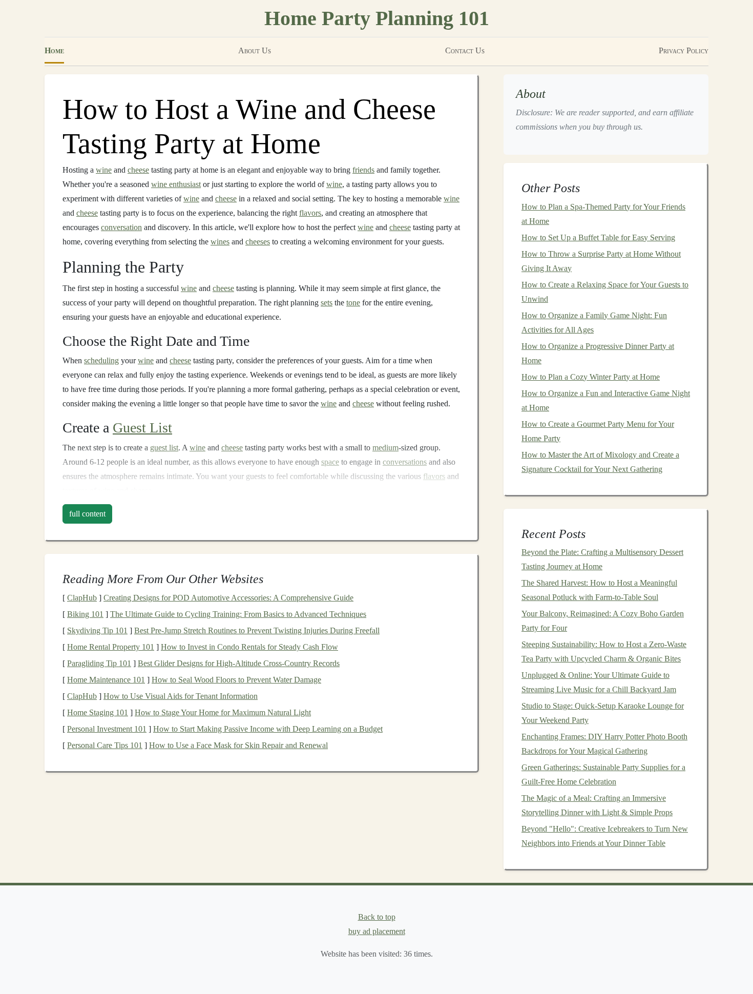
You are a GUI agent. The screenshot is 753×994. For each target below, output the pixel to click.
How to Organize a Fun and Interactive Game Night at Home (605, 400)
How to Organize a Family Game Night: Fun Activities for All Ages (594, 322)
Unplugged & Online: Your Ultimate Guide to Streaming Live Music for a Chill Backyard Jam (598, 682)
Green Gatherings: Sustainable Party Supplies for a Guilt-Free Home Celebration (603, 774)
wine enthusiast (176, 184)
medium (385, 447)
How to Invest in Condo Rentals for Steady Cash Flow (249, 647)
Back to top (376, 917)
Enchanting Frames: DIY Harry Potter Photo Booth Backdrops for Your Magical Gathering (604, 743)
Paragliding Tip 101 (99, 663)
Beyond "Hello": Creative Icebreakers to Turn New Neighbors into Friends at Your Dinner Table (604, 835)
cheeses (257, 241)
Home (54, 50)
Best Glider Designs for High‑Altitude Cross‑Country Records (239, 663)
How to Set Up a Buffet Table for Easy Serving (598, 237)
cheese (138, 169)
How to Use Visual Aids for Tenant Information (180, 696)
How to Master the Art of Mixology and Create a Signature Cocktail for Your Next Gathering (600, 461)
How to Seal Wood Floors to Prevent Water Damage (236, 679)
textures (75, 490)
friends (363, 169)
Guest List (142, 428)
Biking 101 (85, 614)
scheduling (101, 360)
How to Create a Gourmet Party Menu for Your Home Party (597, 431)
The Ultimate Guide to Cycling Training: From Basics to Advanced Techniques (238, 614)
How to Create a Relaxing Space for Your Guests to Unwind (604, 291)
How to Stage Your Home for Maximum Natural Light (223, 712)
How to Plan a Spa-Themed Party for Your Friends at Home (603, 213)
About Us (254, 50)
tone (353, 302)
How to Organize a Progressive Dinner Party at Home (597, 353)
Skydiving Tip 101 (97, 630)
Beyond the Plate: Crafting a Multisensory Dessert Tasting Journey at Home (602, 559)
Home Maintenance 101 (106, 679)
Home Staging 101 (97, 712)
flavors (310, 213)
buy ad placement (376, 931)
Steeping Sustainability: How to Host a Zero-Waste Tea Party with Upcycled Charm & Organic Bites (603, 651)
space (330, 462)
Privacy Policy (683, 50)
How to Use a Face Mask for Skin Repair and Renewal (238, 745)
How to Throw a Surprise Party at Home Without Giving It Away (601, 261)
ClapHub (82, 597)
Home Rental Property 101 (110, 647)
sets (326, 302)
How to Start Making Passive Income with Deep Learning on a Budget (268, 728)
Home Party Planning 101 (376, 18)
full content (87, 513)
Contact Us (465, 50)
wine (104, 169)
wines (220, 241)
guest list (164, 447)
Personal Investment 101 (107, 728)
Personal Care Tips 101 (104, 745)
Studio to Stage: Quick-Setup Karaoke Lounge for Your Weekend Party (602, 712)
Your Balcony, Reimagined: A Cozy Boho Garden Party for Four (602, 620)
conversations (405, 462)
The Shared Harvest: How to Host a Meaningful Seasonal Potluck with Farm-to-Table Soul (599, 590)
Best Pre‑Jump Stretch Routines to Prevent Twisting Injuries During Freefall (257, 630)
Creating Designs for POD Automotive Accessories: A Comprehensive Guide (228, 597)
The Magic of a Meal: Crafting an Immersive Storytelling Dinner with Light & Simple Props (597, 805)
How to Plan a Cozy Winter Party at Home (590, 376)
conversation (121, 227)
